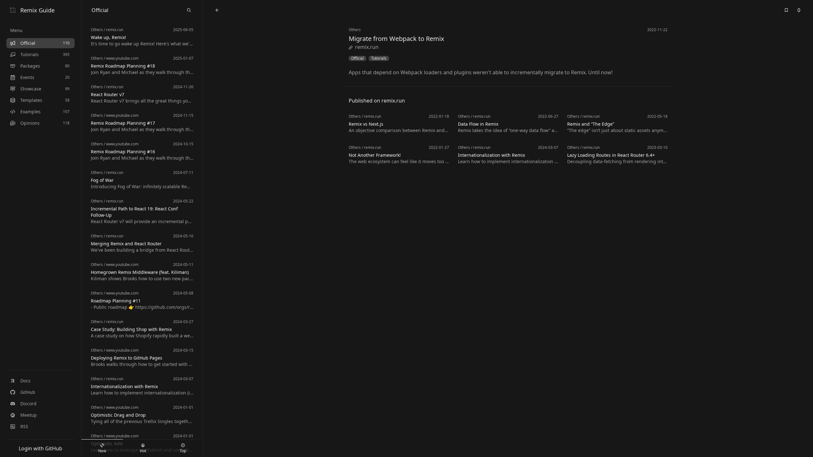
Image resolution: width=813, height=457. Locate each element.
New (102, 451)
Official (357, 58)
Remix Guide (37, 10)
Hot (143, 451)
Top (183, 451)
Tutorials (378, 58)
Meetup (28, 415)
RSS (24, 426)
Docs (25, 381)
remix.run (367, 46)
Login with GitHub (40, 448)
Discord (28, 404)
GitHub (27, 392)
